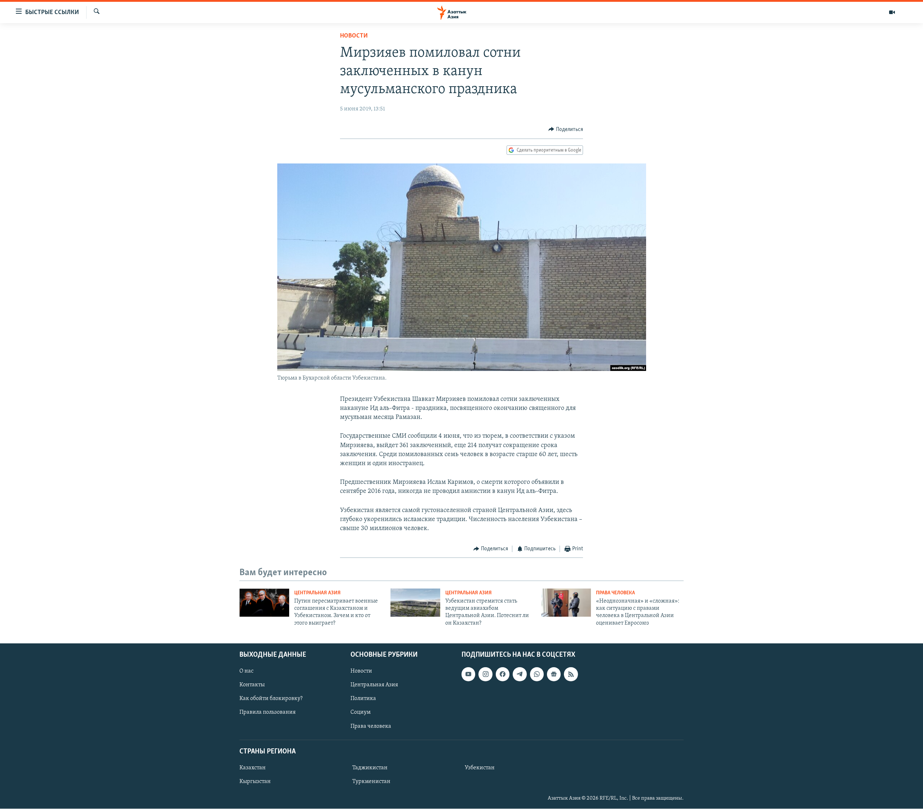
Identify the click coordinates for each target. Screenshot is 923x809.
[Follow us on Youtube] (468, 674)
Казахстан (252, 768)
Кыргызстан (255, 781)
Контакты (252, 685)
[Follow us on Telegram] (519, 674)
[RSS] (571, 674)
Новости (354, 36)
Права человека (615, 593)
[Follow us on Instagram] (485, 674)
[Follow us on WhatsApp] (537, 674)
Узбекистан (480, 768)
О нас (246, 671)
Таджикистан (370, 768)
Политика (363, 699)
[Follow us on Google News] (554, 674)
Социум (360, 713)
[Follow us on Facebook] (502, 674)
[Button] (565, 129)
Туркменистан (371, 781)
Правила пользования (267, 713)
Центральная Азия (317, 593)
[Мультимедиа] (892, 12)
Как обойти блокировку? (270, 699)
